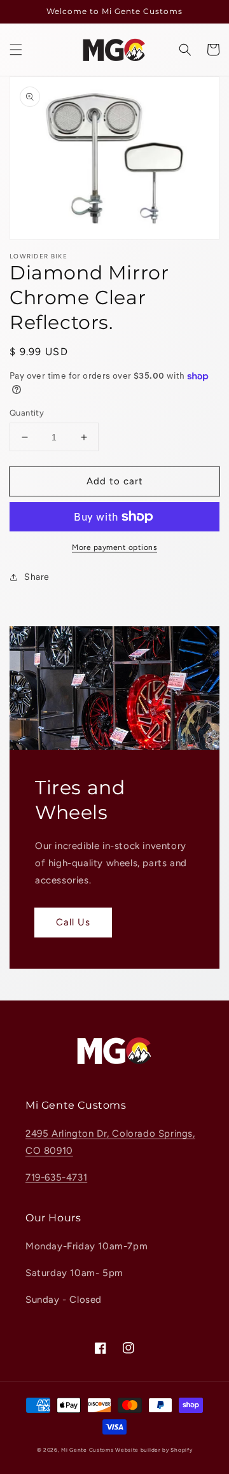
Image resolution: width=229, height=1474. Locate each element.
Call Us (73, 922)
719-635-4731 (56, 1177)
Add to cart (115, 481)
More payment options (114, 547)
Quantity (27, 413)
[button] (16, 50)
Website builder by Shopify (153, 1450)
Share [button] (37, 577)
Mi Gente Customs (87, 1450)
